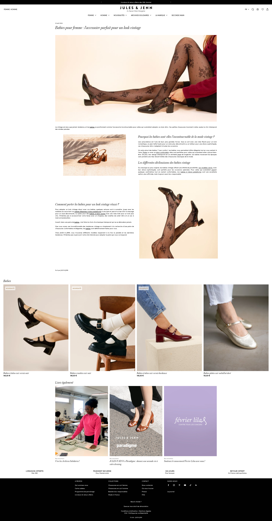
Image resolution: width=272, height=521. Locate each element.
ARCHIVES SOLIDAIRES (140, 15)
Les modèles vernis (205, 168)
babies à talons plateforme (191, 172)
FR (246, 9)
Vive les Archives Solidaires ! (67, 461)
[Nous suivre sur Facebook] (168, 485)
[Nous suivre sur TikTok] (190, 485)
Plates (145, 152)
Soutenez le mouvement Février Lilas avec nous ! (184, 461)
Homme (14, 9)
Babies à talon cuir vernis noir (16, 373)
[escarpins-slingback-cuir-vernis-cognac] (94, 155)
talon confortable (162, 152)
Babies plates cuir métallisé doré (217, 373)
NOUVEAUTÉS (119, 15)
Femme (7, 9)
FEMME (91, 15)
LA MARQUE (160, 15)
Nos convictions (59, 458)
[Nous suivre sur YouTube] (185, 485)
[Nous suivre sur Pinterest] (179, 485)
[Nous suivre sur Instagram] (174, 485)
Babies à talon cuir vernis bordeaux (152, 373)
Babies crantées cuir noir (80, 373)
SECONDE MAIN (178, 15)
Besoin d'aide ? (136, 502)
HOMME (103, 15)
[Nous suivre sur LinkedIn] (196, 485)
